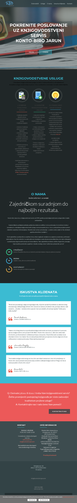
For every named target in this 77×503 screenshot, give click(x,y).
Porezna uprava (23, 172)
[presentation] (9, 252)
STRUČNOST (18, 250)
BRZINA (16, 258)
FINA (17, 172)
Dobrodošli (35, 3)
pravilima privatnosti (68, 497)
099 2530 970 (27, 440)
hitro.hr (58, 134)
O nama (49, 3)
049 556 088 (38, 487)
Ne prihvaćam (44, 500)
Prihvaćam (32, 500)
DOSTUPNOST (19, 267)
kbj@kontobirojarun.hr (27, 442)
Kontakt (69, 3)
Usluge (43, 3)
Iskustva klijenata (59, 3)
